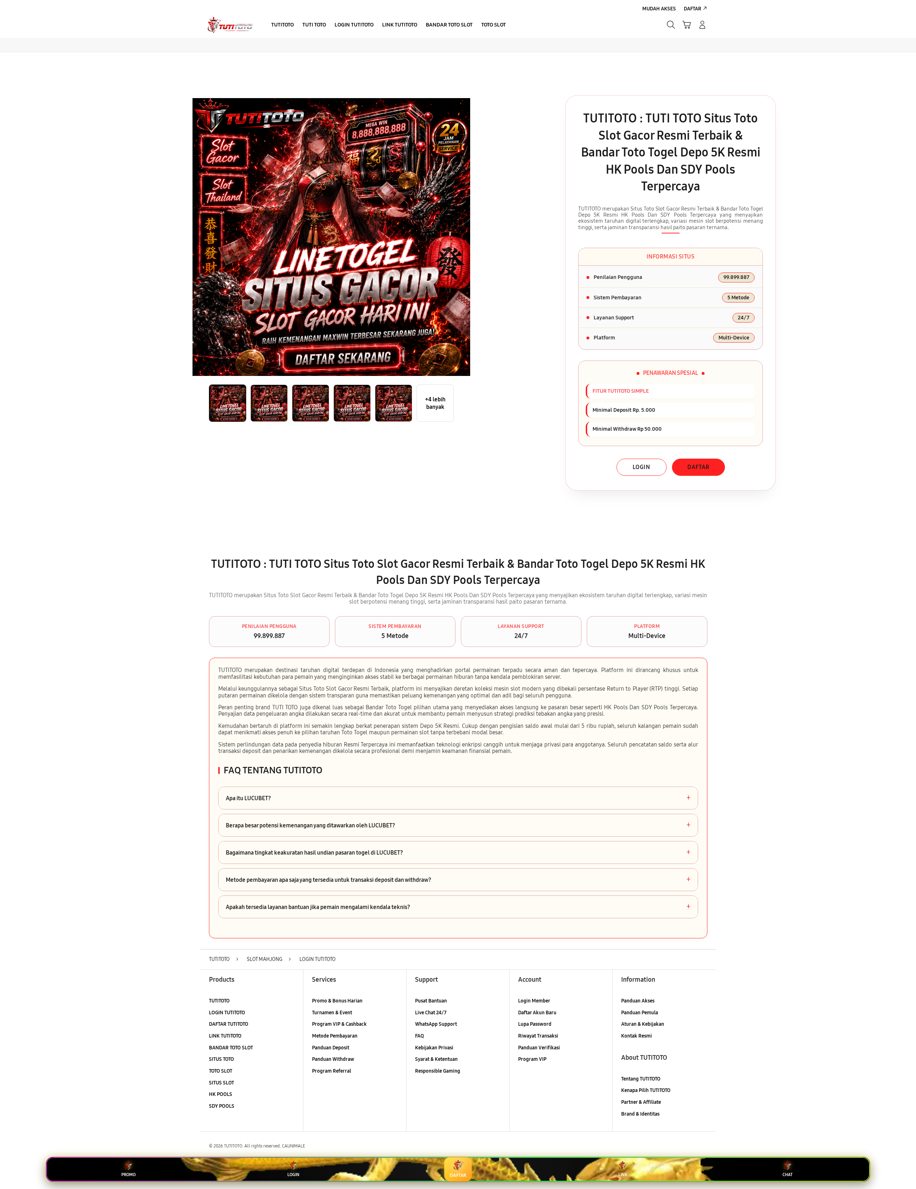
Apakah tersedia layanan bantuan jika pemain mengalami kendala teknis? (458, 907)
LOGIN (641, 467)
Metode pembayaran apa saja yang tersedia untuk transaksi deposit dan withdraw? (458, 879)
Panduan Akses (637, 1001)
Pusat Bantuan (431, 1001)
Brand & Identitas (640, 1114)
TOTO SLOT (220, 1071)
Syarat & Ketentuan (436, 1059)
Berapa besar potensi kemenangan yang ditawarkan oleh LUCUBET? (458, 825)
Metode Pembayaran (334, 1036)
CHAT (788, 1174)
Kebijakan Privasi (434, 1048)
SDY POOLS (221, 1106)
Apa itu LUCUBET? (458, 798)
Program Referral (331, 1071)
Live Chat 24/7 (431, 1013)
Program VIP (532, 1059)
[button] (686, 24)
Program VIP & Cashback (339, 1024)
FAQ (419, 1036)
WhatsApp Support (436, 1024)
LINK (622, 1174)
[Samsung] (230, 24)
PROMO (128, 1174)
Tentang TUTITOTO (641, 1079)
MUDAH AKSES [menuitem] (659, 9)
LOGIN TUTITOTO (227, 1013)
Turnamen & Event (332, 1013)
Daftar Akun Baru (537, 1013)
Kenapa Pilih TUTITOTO (646, 1090)
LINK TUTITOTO (225, 1036)
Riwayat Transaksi (538, 1036)
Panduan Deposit (330, 1048)
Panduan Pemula (639, 1013)
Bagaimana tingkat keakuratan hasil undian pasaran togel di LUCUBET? (458, 852)
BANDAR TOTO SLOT (231, 1048)
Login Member (534, 1001)
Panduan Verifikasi (539, 1048)
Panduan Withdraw (333, 1059)
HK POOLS (220, 1094)
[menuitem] (282, 25)
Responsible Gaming (437, 1071)
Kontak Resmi (636, 1036)
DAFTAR (698, 467)
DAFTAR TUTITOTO (228, 1024)
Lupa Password (534, 1024)
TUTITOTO (219, 1001)
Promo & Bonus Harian (337, 1001)
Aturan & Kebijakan (642, 1024)
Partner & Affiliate (641, 1102)
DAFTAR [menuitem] (692, 9)
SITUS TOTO (221, 1059)
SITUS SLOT (221, 1083)
